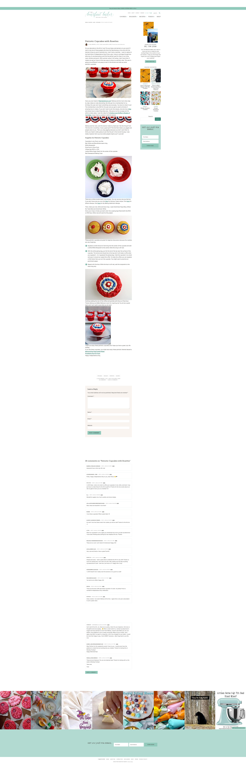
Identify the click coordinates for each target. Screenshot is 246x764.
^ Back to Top (101, 759)
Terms (136, 759)
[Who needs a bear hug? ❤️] (199, 710)
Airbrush (145, 83)
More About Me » (150, 61)
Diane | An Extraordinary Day (95, 644)
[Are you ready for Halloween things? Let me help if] (76, 710)
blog (129, 109)
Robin (88, 511)
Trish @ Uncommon (92, 657)
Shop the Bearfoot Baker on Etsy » (123, 8)
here (106, 201)
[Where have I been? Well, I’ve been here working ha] (138, 710)
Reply (110, 474)
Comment (91, 396)
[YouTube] (151, 13)
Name (90, 412)
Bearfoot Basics (156, 83)
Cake (94, 22)
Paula (88, 586)
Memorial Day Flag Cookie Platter (95, 351)
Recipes (142, 16)
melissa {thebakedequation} (95, 540)
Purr (132, 761)
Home (86, 22)
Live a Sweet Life (91, 549)
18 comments (102, 379)
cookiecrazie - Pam (92, 474)
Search (150, 116)
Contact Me (120, 759)
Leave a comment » (113, 379)
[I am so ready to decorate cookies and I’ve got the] (169, 710)
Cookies (123, 16)
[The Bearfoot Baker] (99, 15)
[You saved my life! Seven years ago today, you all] (15, 710)
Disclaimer (127, 759)
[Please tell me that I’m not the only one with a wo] (46, 710)
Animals (145, 106)
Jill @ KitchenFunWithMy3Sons (95, 503)
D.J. (87, 494)
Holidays (132, 16)
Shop (159, 16)
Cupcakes (98, 22)
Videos (151, 16)
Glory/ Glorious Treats (93, 520)
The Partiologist (91, 577)
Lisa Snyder (92, 44)
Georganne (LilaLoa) (92, 569)
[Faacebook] (145, 13)
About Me (112, 759)
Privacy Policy (143, 759)
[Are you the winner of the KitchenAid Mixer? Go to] (230, 710)
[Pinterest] (149, 13)
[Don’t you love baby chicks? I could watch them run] (107, 710)
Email (90, 419)
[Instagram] (147, 13)
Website (90, 425)
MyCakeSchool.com (105, 101)
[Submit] (159, 13)
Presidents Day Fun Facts (92, 353)
